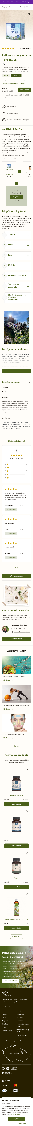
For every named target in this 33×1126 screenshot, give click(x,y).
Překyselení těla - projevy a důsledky (14, 676)
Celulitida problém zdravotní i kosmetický (16, 705)
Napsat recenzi (18, 576)
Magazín (4, 1014)
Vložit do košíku (24, 89)
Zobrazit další (16, 936)
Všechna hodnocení (25, 48)
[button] (22, 1124)
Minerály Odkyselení (16, 795)
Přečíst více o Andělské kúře (11, 159)
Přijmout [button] (16, 1119)
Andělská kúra (16, 75)
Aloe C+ (16, 878)
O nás (4, 1027)
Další (16, 568)
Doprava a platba (7, 1031)
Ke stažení (19, 1017)
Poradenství (5, 1024)
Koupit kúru (16, 197)
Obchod (4, 1011)
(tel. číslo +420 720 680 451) (10, 964)
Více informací (15, 1114)
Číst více (16, 371)
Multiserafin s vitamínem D (16, 837)
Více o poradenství (16, 638)
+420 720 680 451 (19, 628)
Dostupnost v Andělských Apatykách (13, 84)
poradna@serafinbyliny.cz (22, 632)
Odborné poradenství (10, 981)
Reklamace (19, 1021)
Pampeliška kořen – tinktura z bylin (16, 919)
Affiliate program (21, 1035)
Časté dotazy (20, 1014)
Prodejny (19, 1011)
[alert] (16, 1112)
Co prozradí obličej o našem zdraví (13, 734)
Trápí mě (5, 1021)
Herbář (4, 1017)
